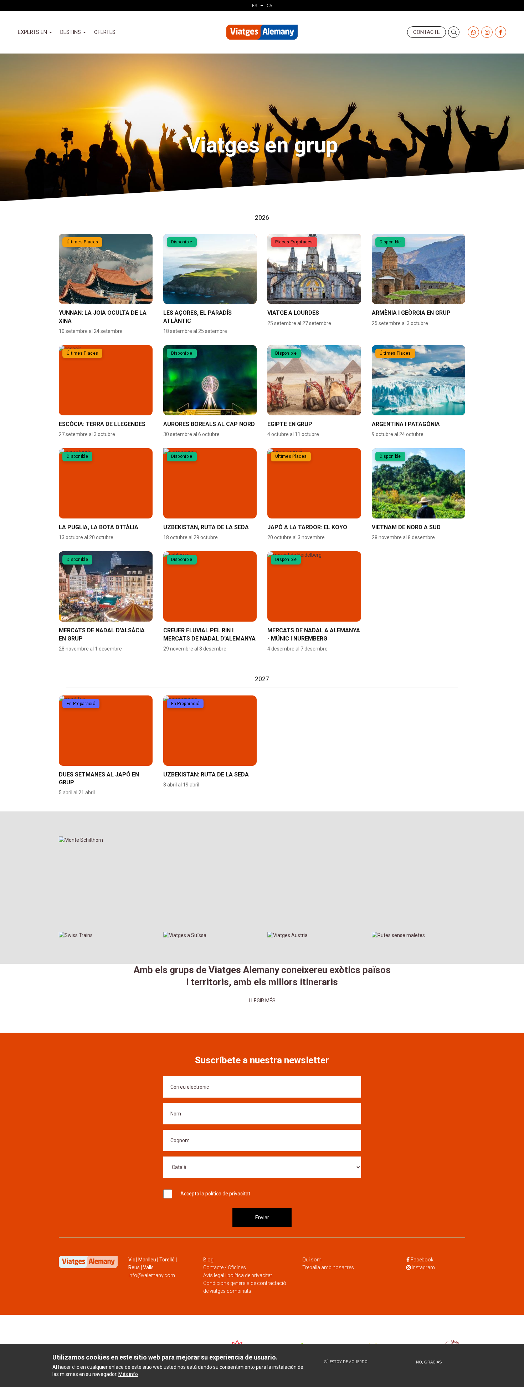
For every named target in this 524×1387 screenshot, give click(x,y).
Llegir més (262, 1000)
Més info (128, 1374)
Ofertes (104, 32)
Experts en (33, 32)
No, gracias (429, 1362)
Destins (71, 32)
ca (269, 5)
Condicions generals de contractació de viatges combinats (244, 1287)
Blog (208, 1259)
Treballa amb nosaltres (328, 1267)
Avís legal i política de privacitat (237, 1275)
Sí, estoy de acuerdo (346, 1362)
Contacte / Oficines (224, 1267)
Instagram (423, 1267)
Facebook (422, 1259)
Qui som (312, 1259)
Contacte (426, 32)
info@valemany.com (151, 1275)
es (254, 5)
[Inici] (262, 32)
